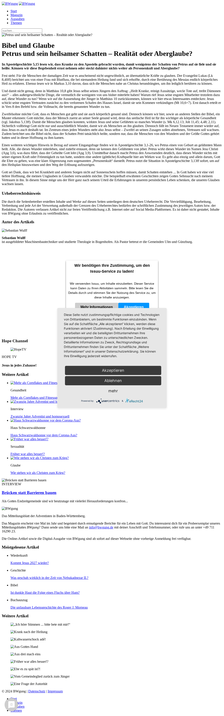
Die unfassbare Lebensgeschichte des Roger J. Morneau (49, 607)
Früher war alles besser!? (27, 454)
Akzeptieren (134, 307)
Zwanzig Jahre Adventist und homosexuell (39, 416)
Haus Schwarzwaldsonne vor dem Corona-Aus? (43, 435)
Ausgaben (17, 19)
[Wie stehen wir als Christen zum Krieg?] (39, 458)
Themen (16, 23)
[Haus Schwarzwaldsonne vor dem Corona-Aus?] (45, 420)
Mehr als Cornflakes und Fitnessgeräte (36, 397)
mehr (113, 391)
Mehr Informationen (96, 307)
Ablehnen (113, 380)
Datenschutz (36, 691)
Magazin (16, 15)
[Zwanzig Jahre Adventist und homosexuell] (41, 401)
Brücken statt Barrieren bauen (29, 492)
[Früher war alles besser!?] (29, 439)
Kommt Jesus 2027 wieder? (29, 563)
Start (13, 11)
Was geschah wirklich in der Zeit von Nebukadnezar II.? (49, 578)
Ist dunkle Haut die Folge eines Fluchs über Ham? (45, 592)
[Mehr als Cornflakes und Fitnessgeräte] (38, 383)
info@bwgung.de (101, 527)
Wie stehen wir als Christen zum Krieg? (37, 473)
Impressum (55, 691)
